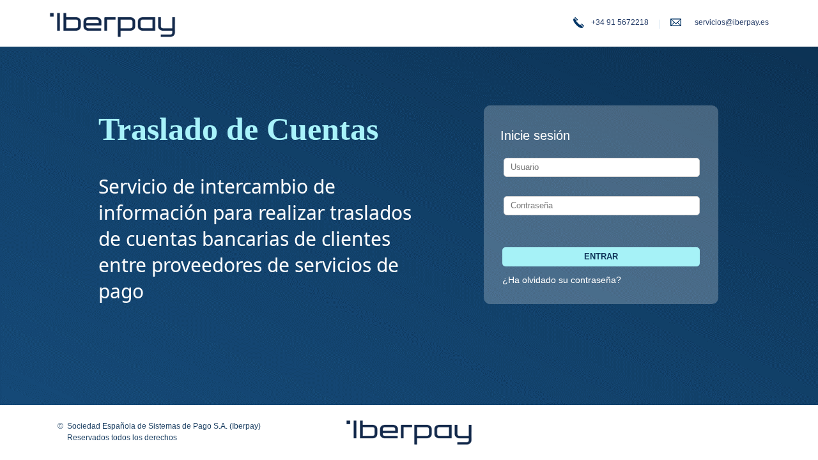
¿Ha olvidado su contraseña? (561, 280)
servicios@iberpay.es (732, 22)
